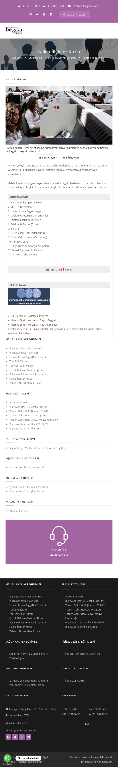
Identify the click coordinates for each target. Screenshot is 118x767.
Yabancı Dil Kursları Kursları (25, 383)
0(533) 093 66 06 (55, 6)
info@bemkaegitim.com (84, 6)
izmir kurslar (40, 329)
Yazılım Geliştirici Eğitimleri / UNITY (29, 411)
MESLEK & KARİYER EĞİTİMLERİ (24, 339)
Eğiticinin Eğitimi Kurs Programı (27, 374)
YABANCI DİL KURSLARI (19, 502)
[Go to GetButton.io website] (7, 764)
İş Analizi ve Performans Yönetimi (28, 487)
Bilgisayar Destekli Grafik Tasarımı (28, 407)
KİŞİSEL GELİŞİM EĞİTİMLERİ (22, 458)
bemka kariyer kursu (20, 329)
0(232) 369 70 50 (70, 714)
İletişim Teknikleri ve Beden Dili (27, 467)
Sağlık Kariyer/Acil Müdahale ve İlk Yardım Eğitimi (37, 448)
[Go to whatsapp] (7, 758)
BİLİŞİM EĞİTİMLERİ (17, 393)
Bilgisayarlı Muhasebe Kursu (25, 348)
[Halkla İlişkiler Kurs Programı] (13, 30)
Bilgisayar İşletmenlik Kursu (25, 428)
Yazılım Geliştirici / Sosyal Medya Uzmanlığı (34, 419)
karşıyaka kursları (59, 329)
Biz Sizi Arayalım (76, 14)
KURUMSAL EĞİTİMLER (19, 478)
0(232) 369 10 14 (30, 6)
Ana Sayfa (17, 57)
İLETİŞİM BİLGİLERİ (17, 695)
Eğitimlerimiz (35, 57)
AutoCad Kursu (18, 402)
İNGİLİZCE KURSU (19, 511)
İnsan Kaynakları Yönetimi (24, 352)
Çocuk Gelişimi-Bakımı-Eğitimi (26, 370)
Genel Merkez (98, 709)
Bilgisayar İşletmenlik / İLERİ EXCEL (29, 424)
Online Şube (69, 709)
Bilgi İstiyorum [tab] (71, 157)
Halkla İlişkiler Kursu (59, 51)
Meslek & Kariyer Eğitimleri (62, 57)
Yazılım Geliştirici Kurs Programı (27, 415)
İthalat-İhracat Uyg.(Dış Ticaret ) (27, 357)
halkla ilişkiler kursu (82, 329)
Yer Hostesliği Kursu (21, 365)
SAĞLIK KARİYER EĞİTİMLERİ (22, 439)
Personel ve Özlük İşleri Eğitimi (26, 491)
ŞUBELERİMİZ (69, 695)
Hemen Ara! (59, 549)
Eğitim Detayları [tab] (47, 157)
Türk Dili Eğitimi (18, 361)
